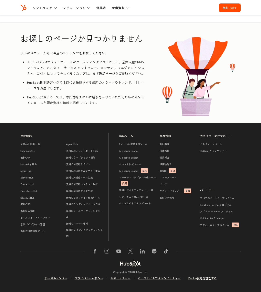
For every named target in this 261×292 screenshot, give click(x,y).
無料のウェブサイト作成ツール (83, 197)
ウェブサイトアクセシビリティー (159, 278)
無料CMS (25, 204)
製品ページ (107, 73)
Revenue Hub (27, 197)
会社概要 (164, 144)
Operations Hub (28, 191)
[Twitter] (130, 251)
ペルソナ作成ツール (130, 164)
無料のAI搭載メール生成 (79, 177)
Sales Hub (25, 170)
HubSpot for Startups (212, 218)
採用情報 (164, 150)
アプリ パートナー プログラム (216, 211)
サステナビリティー (175, 191)
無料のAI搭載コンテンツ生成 (82, 184)
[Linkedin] (142, 251)
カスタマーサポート (211, 144)
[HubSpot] (23, 8)
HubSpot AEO (27, 150)
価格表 (101, 7)
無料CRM (25, 157)
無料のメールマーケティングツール (84, 213)
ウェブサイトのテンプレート (135, 203)
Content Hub (27, 184)
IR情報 (167, 170)
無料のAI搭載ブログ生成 (79, 191)
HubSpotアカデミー (41, 97)
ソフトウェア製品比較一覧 (133, 196)
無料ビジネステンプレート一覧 (136, 190)
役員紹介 (164, 157)
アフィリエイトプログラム (219, 225)
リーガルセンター (55, 278)
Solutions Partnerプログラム (216, 204)
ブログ (163, 184)
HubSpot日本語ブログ (43, 82)
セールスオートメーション (35, 217)
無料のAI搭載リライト (78, 164)
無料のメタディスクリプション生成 (84, 233)
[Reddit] (154, 251)
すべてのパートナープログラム (217, 198)
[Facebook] (95, 251)
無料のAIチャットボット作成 (82, 150)
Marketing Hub (28, 164)
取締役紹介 (166, 164)
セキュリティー (120, 278)
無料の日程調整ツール (32, 230)
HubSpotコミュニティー (213, 150)
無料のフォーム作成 (77, 223)
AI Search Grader (128, 150)
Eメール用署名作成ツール (133, 144)
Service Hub (26, 177)
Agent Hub (72, 144)
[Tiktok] (166, 251)
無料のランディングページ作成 (83, 204)
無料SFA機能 (27, 211)
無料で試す (230, 8)
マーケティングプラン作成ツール (137, 180)
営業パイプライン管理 (32, 224)
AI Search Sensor (128, 157)
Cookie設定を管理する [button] (202, 278)
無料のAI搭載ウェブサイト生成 (83, 170)
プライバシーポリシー (89, 278)
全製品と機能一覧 (30, 144)
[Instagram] (106, 251)
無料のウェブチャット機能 (80, 157)
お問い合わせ (167, 197)
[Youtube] (118, 251)
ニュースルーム (168, 177)
